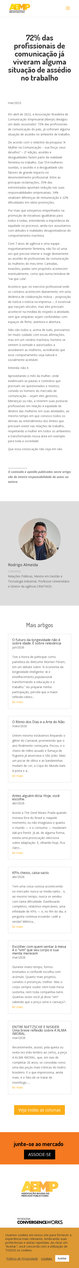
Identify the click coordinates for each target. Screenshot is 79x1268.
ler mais (17, 702)
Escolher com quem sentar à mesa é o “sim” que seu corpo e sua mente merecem (39, 950)
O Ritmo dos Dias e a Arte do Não (38, 722)
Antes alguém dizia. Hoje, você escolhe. (36, 797)
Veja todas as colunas (39, 1110)
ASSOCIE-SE (39, 1154)
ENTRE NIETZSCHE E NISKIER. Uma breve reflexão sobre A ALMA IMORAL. (39, 1030)
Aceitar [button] (62, 1258)
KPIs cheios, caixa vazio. (30, 872)
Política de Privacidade (22, 1258)
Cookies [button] (46, 1258)
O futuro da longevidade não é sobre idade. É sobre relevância (36, 641)
